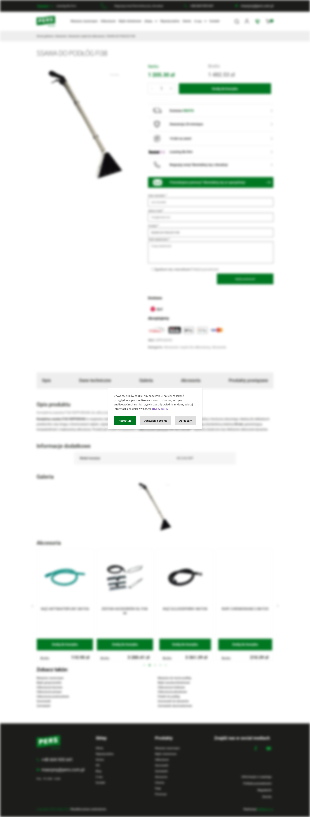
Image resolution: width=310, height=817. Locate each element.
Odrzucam (185, 420)
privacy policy (159, 408)
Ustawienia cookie (155, 420)
